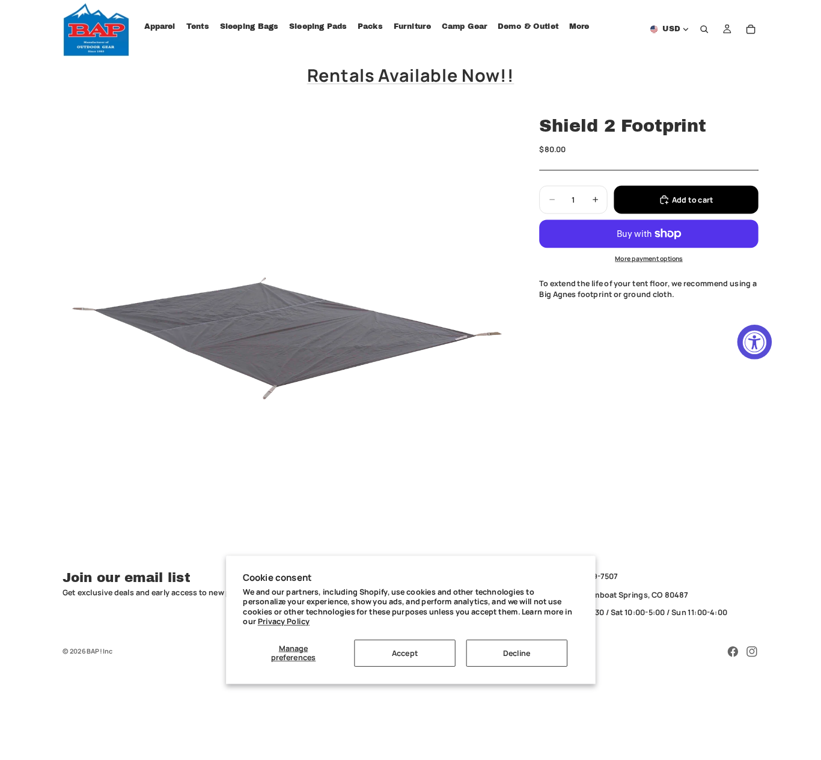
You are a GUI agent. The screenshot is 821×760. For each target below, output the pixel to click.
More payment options (649, 258)
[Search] (704, 29)
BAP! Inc (99, 650)
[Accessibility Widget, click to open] (754, 342)
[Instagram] (751, 651)
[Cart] (751, 29)
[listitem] (579, 26)
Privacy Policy (284, 621)
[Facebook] (732, 651)
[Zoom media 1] (288, 329)
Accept (405, 653)
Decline (517, 653)
